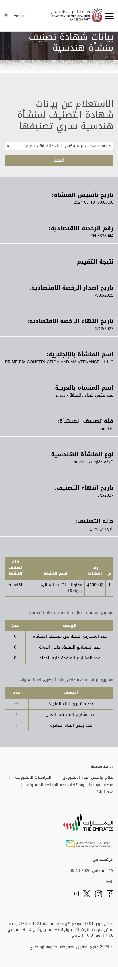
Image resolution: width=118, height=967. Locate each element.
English (20, 16)
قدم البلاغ (104, 792)
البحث (59, 159)
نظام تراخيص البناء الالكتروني (87, 777)
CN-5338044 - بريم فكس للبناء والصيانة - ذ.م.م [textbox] (68, 146)
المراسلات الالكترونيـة (33, 777)
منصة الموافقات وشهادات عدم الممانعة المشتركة (70, 785)
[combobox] (59, 146)
